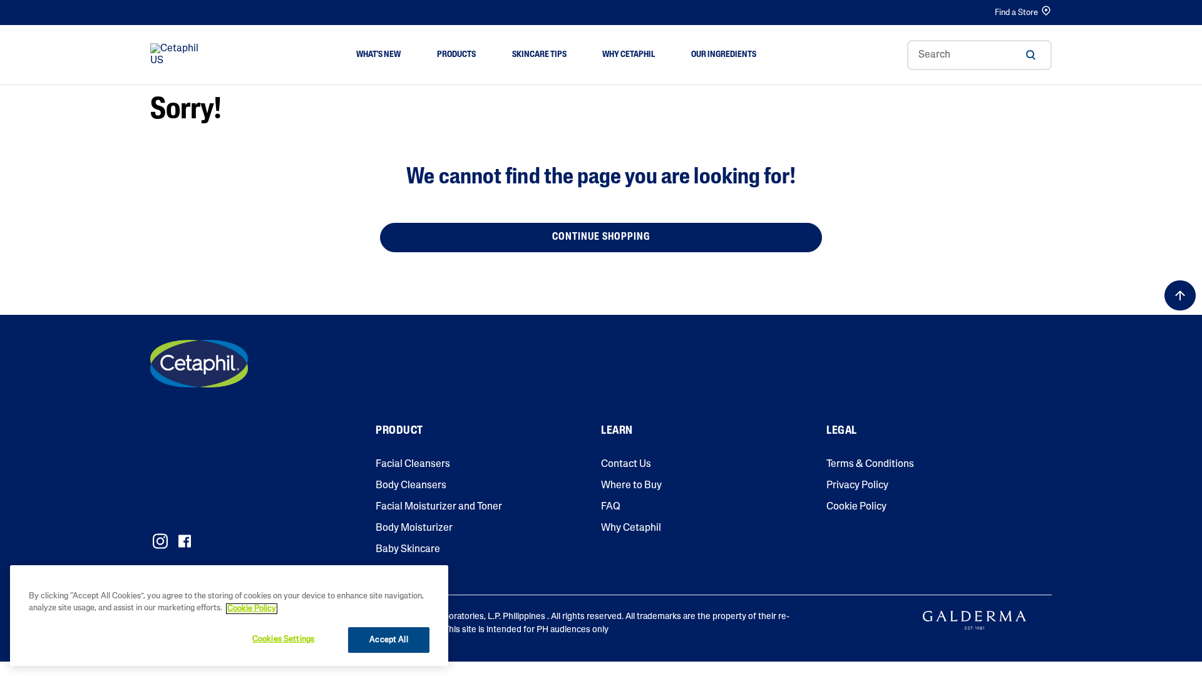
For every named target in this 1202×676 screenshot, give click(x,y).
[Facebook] (184, 541)
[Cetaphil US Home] (177, 55)
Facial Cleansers (413, 464)
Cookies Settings (283, 639)
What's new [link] (378, 54)
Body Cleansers (411, 486)
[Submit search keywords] (1030, 55)
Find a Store (1016, 13)
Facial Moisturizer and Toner (439, 507)
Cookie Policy (856, 507)
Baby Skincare (408, 550)
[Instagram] (160, 541)
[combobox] (979, 55)
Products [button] (456, 54)
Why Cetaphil (631, 528)
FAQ (610, 507)
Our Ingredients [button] (723, 54)
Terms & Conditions (870, 464)
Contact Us (626, 464)
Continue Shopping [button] (601, 237)
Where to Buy (631, 486)
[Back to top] (1180, 295)
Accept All (388, 640)
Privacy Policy (857, 486)
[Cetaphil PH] (199, 364)
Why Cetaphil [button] (628, 54)
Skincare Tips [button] (539, 54)
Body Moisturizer (414, 528)
